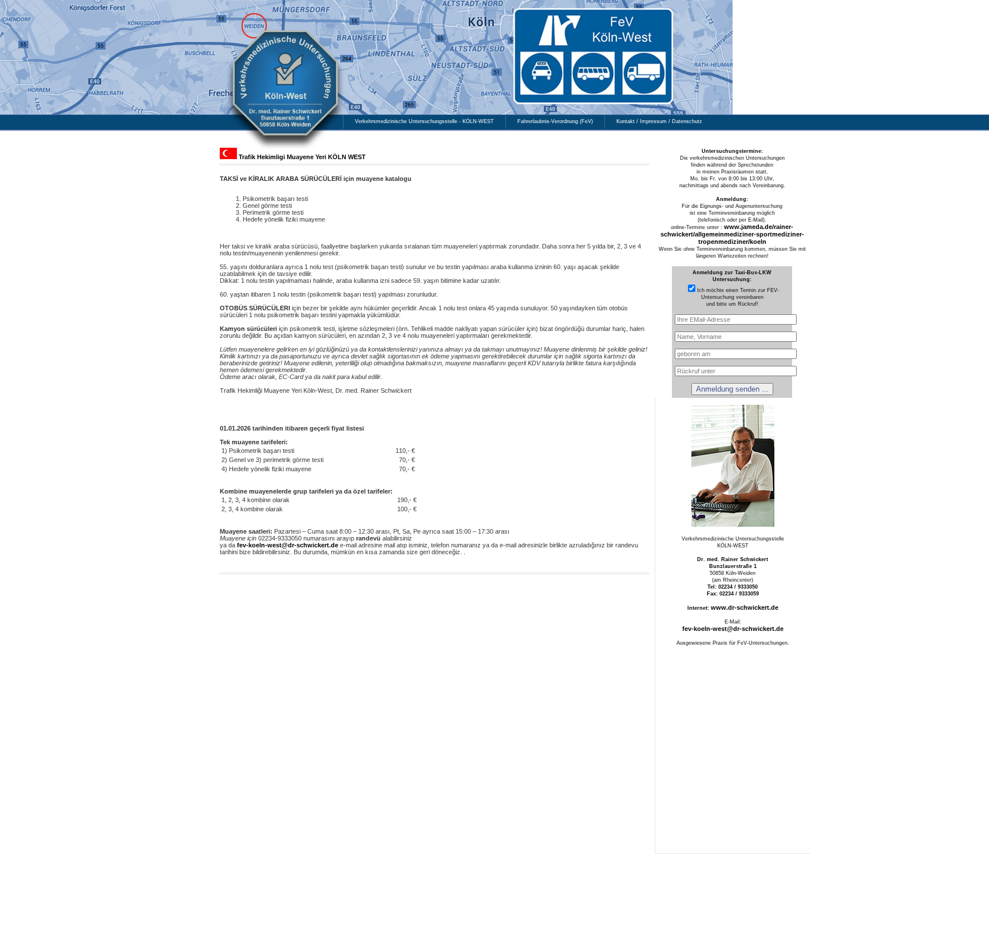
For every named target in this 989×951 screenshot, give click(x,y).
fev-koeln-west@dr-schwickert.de (287, 545)
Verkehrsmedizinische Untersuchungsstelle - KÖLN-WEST (424, 121)
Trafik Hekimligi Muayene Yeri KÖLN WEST (302, 156)
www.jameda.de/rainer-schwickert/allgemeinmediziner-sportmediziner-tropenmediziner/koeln (732, 234)
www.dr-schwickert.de (744, 607)
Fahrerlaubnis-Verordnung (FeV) (555, 121)
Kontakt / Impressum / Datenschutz (659, 121)
